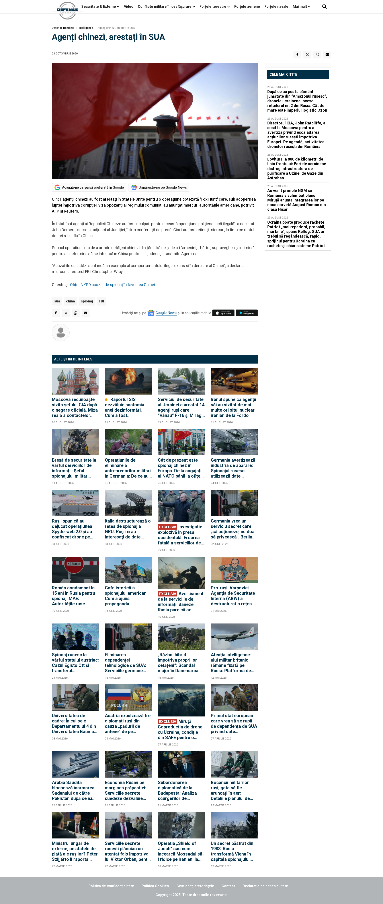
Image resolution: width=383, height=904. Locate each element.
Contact (228, 886)
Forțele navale (276, 6)
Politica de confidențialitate (111, 886)
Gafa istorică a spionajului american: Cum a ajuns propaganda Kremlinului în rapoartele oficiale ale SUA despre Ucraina (127, 595)
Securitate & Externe (98, 6)
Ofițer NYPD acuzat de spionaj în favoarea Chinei (112, 284)
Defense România (63, 27)
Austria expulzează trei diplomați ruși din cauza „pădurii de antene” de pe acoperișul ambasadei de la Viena (128, 723)
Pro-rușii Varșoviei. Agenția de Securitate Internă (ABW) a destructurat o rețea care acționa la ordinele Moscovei (233, 595)
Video (128, 6)
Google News (166, 313)
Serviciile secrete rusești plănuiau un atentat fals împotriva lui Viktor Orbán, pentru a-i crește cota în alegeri (128, 851)
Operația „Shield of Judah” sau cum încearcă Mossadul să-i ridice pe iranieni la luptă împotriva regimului (181, 851)
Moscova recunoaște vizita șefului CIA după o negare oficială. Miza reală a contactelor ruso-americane (75, 407)
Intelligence (86, 27)
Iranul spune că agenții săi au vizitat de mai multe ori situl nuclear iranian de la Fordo (233, 407)
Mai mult (300, 6)
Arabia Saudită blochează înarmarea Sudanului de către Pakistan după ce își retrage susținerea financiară (73, 790)
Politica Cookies (155, 886)
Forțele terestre (212, 6)
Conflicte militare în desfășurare (165, 6)
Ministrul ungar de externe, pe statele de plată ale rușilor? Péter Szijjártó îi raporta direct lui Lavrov (75, 851)
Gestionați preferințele (195, 886)
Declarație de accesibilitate (265, 886)
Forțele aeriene (247, 6)
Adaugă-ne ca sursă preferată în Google (93, 187)
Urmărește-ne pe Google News (163, 187)
